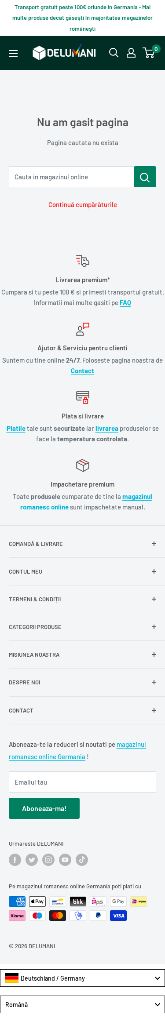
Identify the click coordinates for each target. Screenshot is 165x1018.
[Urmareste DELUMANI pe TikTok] (82, 860)
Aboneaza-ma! (44, 808)
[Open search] (114, 53)
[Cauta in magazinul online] (145, 176)
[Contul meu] (131, 53)
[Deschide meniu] (13, 53)
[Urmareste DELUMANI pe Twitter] (32, 860)
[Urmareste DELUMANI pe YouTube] (65, 860)
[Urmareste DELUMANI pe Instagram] (48, 860)
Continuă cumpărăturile (82, 204)
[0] (148, 52)
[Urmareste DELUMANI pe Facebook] (15, 860)
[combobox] (82, 978)
